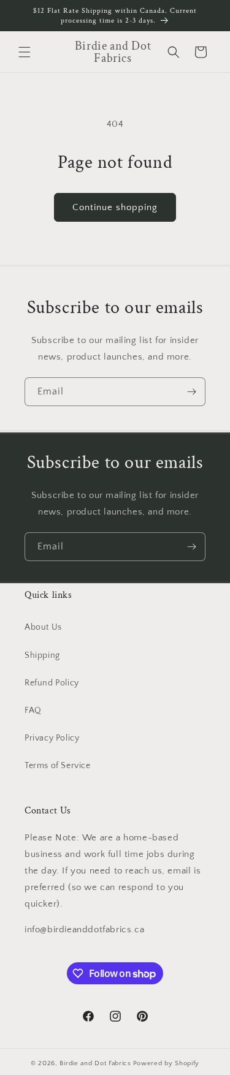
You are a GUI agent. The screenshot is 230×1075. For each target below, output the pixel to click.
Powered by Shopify (166, 1063)
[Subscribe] (191, 391)
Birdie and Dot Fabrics (95, 1063)
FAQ (33, 710)
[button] (24, 52)
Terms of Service (58, 766)
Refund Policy (52, 683)
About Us (43, 627)
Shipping (42, 655)
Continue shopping (115, 207)
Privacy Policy (52, 738)
